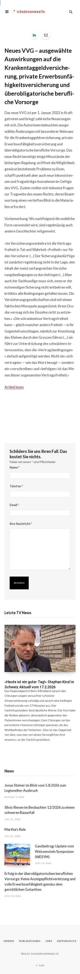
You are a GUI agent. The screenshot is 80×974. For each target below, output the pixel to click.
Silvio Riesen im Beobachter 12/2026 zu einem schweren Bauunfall (40, 810)
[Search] (70, 11)
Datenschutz (66, 940)
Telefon (16, 486)
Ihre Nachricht (21, 523)
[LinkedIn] (34, 35)
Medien (9, 940)
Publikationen (30, 940)
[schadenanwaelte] (29, 11)
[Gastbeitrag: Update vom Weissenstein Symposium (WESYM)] (20, 854)
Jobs (48, 940)
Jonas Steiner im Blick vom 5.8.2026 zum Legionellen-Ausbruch (35, 788)
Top (41, 965)
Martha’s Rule (15, 829)
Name (15, 467)
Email (14, 505)
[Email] (45, 35)
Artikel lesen (14, 387)
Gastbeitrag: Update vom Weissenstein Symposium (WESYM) (54, 851)
